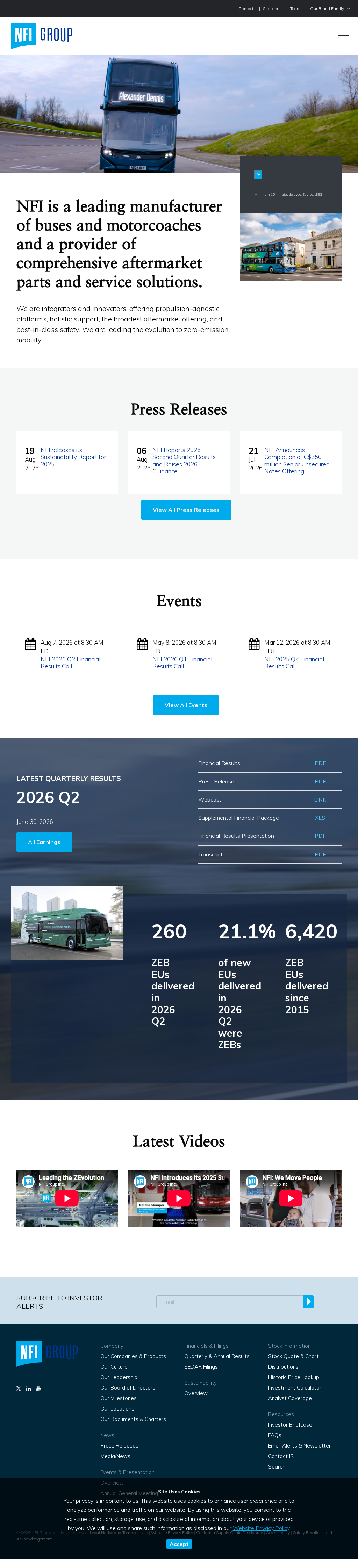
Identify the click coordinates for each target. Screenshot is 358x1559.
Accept (179, 1543)
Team (295, 8)
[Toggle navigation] (343, 36)
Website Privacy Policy (261, 1527)
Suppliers (272, 8)
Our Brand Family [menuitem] (327, 8)
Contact (245, 8)
